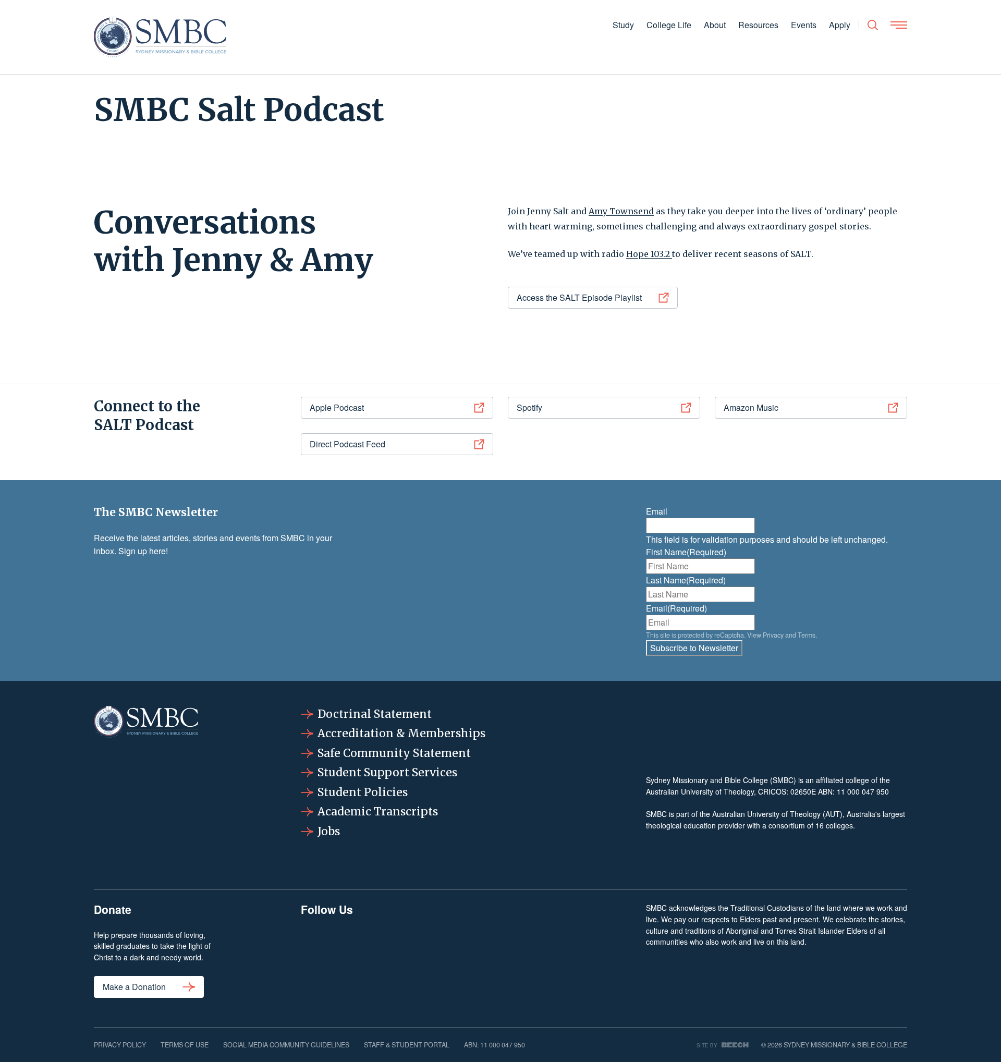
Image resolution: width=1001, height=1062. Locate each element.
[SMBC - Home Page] (160, 37)
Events (803, 25)
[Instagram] (391, 956)
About (715, 25)
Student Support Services (387, 772)
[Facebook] (327, 956)
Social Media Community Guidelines (286, 1044)
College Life (668, 25)
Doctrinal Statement (375, 714)
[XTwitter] (521, 956)
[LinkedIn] (456, 956)
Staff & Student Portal (406, 1044)
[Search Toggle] (873, 25)
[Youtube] (585, 956)
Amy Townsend (621, 211)
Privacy (773, 635)
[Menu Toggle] (898, 25)
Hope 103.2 (649, 254)
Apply (839, 25)
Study (623, 25)
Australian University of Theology (700, 791)
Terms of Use (185, 1044)
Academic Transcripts (378, 811)
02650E (803, 791)
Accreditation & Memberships (401, 733)
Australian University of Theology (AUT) (777, 814)
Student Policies (363, 792)
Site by (707, 1045)
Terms (806, 635)
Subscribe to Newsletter (694, 648)
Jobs (329, 831)
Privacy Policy (120, 1044)
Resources (758, 25)
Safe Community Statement (394, 753)
